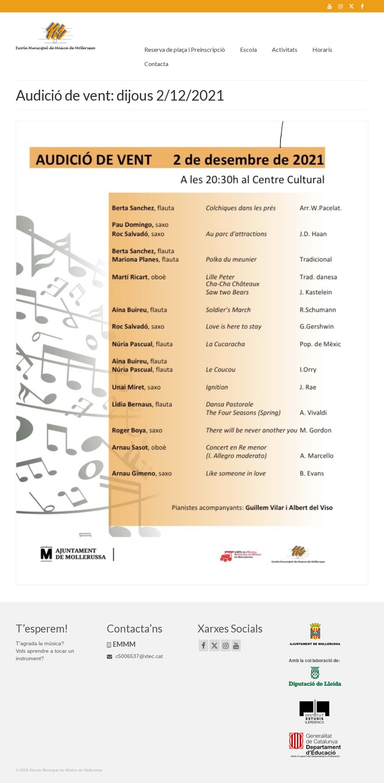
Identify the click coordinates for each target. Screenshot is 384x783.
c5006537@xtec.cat (138, 656)
